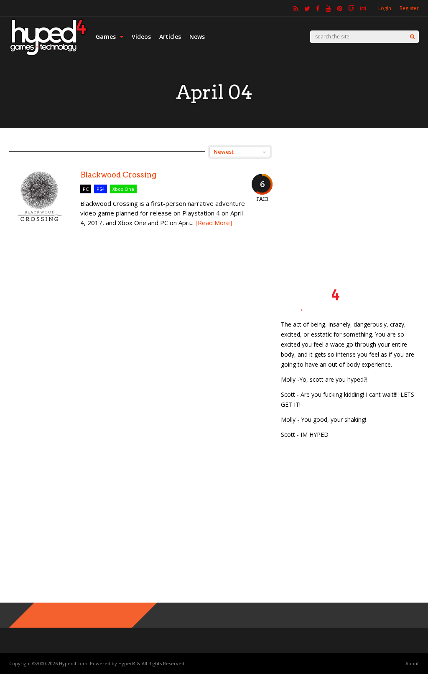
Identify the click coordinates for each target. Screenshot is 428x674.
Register (409, 8)
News (197, 37)
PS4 (100, 189)
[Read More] (214, 222)
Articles (170, 37)
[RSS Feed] (295, 8)
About (412, 663)
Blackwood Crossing (118, 174)
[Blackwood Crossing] (40, 230)
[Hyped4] (48, 54)
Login (384, 8)
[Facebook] (318, 8)
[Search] (412, 36)
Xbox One (123, 189)
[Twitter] (307, 8)
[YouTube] (328, 8)
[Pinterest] (339, 8)
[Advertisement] (350, 197)
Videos (141, 37)
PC (86, 189)
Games (106, 37)
